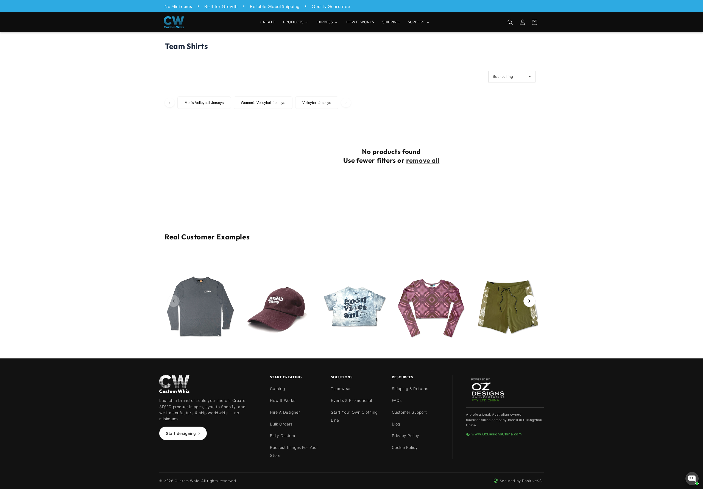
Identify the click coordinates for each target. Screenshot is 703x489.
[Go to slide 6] (356, 259)
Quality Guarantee (331, 6)
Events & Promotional (351, 400)
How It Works (282, 400)
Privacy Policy (405, 435)
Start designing (183, 433)
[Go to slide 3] (341, 259)
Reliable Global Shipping (274, 6)
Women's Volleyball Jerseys (263, 103)
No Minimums (178, 6)
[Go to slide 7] (361, 259)
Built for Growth (221, 6)
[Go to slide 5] (351, 259)
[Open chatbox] (692, 478)
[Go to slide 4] (346, 259)
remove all (422, 160)
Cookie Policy (405, 447)
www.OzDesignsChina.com (496, 434)
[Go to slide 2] (336, 259)
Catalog (277, 388)
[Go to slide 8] (366, 259)
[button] (510, 22)
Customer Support (409, 412)
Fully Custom (282, 435)
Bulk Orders (281, 424)
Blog (396, 424)
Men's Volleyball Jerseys (204, 103)
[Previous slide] (174, 301)
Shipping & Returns (410, 388)
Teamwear (341, 388)
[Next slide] (529, 301)
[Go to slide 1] (331, 259)
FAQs (397, 400)
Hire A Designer (285, 412)
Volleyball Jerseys (316, 103)
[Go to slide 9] (371, 259)
